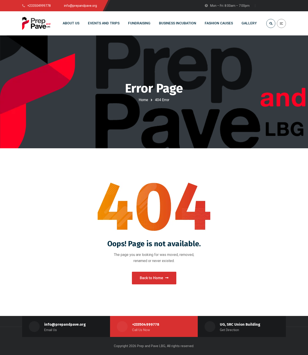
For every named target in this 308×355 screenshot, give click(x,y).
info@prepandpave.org (65, 324)
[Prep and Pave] (36, 23)
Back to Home (151, 278)
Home (143, 100)
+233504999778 (145, 324)
